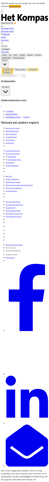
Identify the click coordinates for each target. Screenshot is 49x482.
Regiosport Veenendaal (14, 245)
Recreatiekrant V (11, 217)
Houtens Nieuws (11, 191)
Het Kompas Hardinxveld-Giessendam (19, 185)
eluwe (19, 217)
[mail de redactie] (27, 466)
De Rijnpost (10, 143)
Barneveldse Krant (12, 131)
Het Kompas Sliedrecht (14, 188)
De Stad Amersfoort (13, 151)
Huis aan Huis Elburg (13, 202)
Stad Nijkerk (12, 157)
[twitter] (27, 374)
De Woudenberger (12, 166)
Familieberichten (13, 117)
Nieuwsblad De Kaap (13, 211)
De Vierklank (10, 163)
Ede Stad (9, 176)
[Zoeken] (24, 75)
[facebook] (27, 330)
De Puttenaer (10, 140)
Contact (10, 111)
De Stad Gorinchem (13, 154)
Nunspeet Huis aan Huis (14, 214)
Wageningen (16, 160)
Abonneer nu (15, 6)
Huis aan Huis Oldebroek (14, 205)
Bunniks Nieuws (11, 134)
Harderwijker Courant (13, 182)
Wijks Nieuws (10, 258)
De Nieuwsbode (11, 137)
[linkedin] (27, 423)
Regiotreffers (12, 114)
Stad (9, 160)
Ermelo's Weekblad (12, 179)
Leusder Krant (10, 208)
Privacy (26, 117)
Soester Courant (11, 255)
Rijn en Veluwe (11, 248)
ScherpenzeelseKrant (13, 251)
